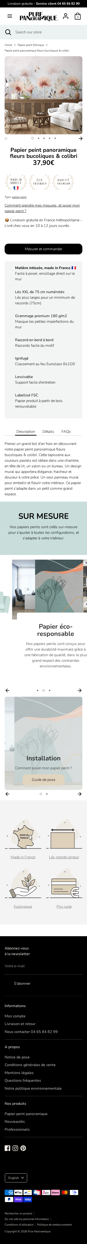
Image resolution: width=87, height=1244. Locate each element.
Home (8, 45)
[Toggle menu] (10, 16)
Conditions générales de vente (30, 1064)
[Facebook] (7, 1148)
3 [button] (44, 138)
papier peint (19, 197)
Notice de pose (17, 1057)
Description (25, 431)
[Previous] (6, 138)
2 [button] (38, 138)
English (13, 1178)
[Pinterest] (23, 1148)
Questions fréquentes (23, 1080)
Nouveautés (15, 1121)
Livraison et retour (20, 1023)
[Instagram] (15, 1148)
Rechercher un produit (18, 1213)
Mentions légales (19, 1072)
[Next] (81, 138)
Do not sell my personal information (27, 1219)
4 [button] (49, 138)
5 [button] (55, 138)
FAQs (66, 431)
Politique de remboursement (54, 1225)
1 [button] (32, 138)
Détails (48, 431)
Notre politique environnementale (33, 1088)
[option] (43, 95)
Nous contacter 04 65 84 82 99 (31, 1031)
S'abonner (22, 983)
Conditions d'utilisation (19, 1225)
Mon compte (15, 1016)
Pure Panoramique (39, 1231)
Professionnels (17, 1129)
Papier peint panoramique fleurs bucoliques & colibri (37, 50)
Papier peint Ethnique (31, 45)
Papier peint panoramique (26, 1113)
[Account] (65, 14)
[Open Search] (7, 32)
